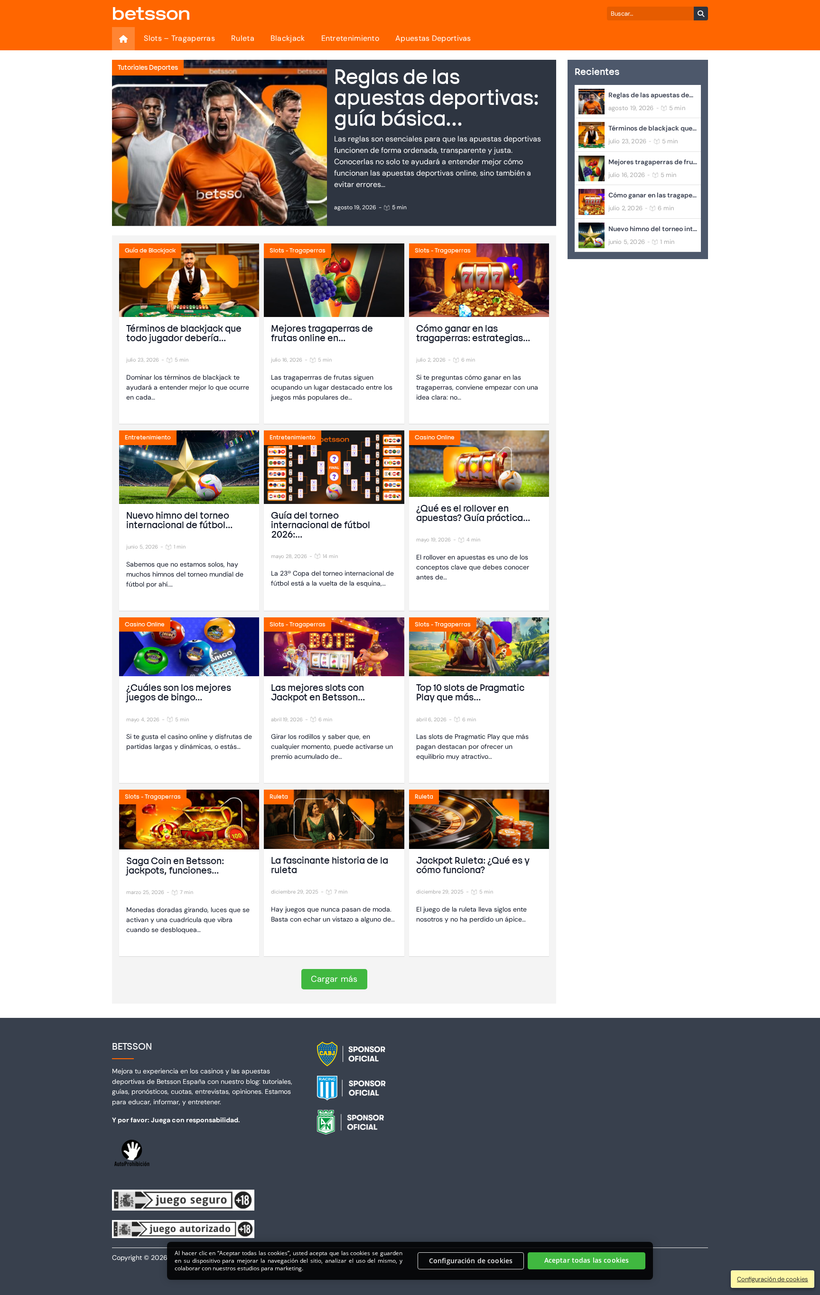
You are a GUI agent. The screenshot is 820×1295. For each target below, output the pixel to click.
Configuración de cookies (470, 1260)
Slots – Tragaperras (179, 38)
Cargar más (334, 979)
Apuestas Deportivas (433, 38)
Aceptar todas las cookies (586, 1260)
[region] (410, 1261)
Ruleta (242, 38)
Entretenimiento (350, 38)
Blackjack (287, 38)
